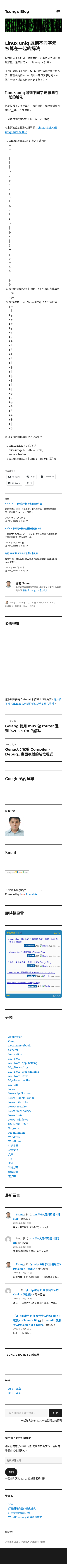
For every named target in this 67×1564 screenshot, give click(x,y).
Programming (17, 1132)
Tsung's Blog (17, 11)
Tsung (13, 602)
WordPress (15, 1141)
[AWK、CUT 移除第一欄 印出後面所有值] (32, 512)
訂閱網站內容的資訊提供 (22, 1508)
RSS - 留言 (14, 1393)
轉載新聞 (13, 1171)
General (13, 1049)
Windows (14, 1137)
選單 (58, 11)
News (11, 1089)
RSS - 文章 (14, 1388)
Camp (11, 1041)
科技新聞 (13, 1167)
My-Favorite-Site (19, 1080)
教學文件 (13, 1150)
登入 (10, 1504)
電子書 (12, 1176)
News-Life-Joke (18, 1102)
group (18, 606)
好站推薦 (13, 1145)
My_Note (14, 1058)
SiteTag (57, 933)
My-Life (13, 1084)
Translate (32, 894)
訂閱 (55, 1412)
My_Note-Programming (23, 1071)
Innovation (15, 1054)
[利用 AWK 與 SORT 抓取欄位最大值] (32, 562)
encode (9, 606)
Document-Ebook (19, 1045)
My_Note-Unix (46, 602)
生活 (10, 1163)
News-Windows (18, 1119)
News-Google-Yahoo (21, 1097)
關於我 (9, 1532)
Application (15, 1036)
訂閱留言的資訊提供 (19, 1512)
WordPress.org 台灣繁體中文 (25, 1517)
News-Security (17, 1106)
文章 (10, 1154)
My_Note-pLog (18, 1067)
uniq (32, 606)
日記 (10, 1158)
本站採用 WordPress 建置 (33, 1542)
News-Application (19, 1093)
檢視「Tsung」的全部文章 (35, 590)
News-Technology (19, 1110)
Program (13, 1128)
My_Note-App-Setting (22, 1063)
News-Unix (15, 1115)
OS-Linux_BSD (18, 1124)
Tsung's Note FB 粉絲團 (22, 1354)
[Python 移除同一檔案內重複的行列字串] (32, 537)
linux (25, 606)
